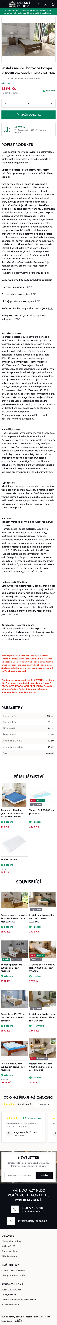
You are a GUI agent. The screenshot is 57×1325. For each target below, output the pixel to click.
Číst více (6, 83)
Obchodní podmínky (11, 1241)
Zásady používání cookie (13, 1275)
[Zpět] (4, 39)
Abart (38, 78)
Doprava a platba (9, 1251)
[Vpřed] (53, 39)
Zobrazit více (44, 1104)
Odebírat (44, 1175)
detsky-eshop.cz (16, 1316)
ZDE (29, 287)
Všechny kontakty (10, 1305)
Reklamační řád (8, 1246)
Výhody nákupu (9, 1256)
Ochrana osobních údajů (13, 1270)
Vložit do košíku (31, 114)
